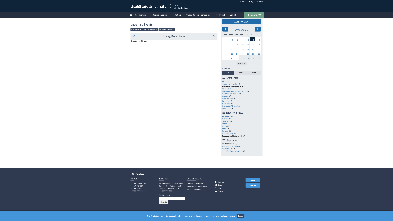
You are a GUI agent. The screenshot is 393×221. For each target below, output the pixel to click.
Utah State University (230, 146)
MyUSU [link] (253, 2)
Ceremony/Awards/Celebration (234, 91)
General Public (227, 119)
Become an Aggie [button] (141, 15)
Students (225, 121)
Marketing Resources (195, 184)
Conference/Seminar (230, 94)
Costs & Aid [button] (176, 15)
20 (253, 49)
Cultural (225, 96)
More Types (226, 108)
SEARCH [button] (261, 2)
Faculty (225, 126)
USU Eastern (227, 149)
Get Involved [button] (220, 15)
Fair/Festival (226, 89)
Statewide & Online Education (181, 8)
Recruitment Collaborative (197, 187)
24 (237, 54)
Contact (253, 185)
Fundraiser (226, 104)
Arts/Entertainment (149, 29)
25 (243, 54)
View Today (241, 63)
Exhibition (226, 101)
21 (259, 49)
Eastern (174, 5)
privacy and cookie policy (224, 216)
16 (232, 49)
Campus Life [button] (205, 15)
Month (254, 73)
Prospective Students (165, 29)
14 (259, 45)
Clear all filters (135, 29)
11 (243, 45)
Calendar (220, 182)
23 (232, 54)
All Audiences (227, 116)
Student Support (192, 15)
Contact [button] (233, 15)
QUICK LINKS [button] (243, 2)
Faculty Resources (194, 190)
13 (253, 45)
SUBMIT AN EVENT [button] (241, 22)
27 (253, 54)
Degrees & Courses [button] (160, 15)
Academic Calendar (229, 84)
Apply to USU (255, 15)
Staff (224, 129)
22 (226, 54)
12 (248, 45)
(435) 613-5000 (136, 188)
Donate (220, 191)
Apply (253, 180)
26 (248, 54)
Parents (225, 131)
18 (243, 49)
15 (227, 49)
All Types (225, 81)
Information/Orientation (231, 106)
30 (232, 59)
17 (237, 49)
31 (237, 59)
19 (248, 49)
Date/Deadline (227, 99)
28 (259, 54)
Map (219, 188)
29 (226, 59)
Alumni (224, 124)
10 (237, 45)
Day (228, 73)
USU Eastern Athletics (234, 151)
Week (241, 73)
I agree (240, 216)
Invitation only (227, 133)
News (219, 185)
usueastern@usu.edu (138, 191)
